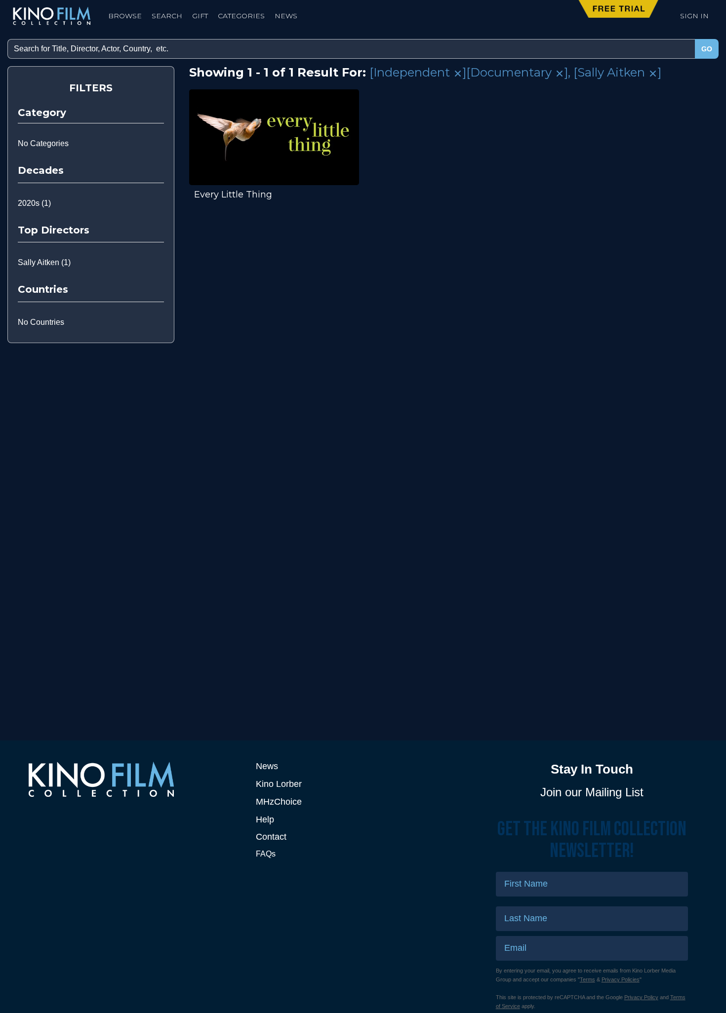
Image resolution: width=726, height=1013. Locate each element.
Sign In (694, 15)
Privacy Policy (641, 997)
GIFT (200, 15)
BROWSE (125, 15)
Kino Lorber (279, 784)
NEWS (286, 15)
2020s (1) (34, 203)
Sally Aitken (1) (44, 262)
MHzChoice (279, 802)
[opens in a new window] (134, 779)
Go (706, 49)
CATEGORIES (241, 15)
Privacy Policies (621, 979)
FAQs (266, 854)
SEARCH (167, 15)
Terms (587, 979)
